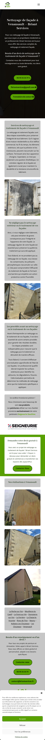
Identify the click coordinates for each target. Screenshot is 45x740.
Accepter (22, 719)
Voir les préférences (22, 731)
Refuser (23, 725)
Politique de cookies (21, 737)
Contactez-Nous (22, 468)
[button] (41, 693)
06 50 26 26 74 (22, 78)
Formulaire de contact (22, 97)
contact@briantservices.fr (22, 681)
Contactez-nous (22, 662)
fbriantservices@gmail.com (22, 87)
